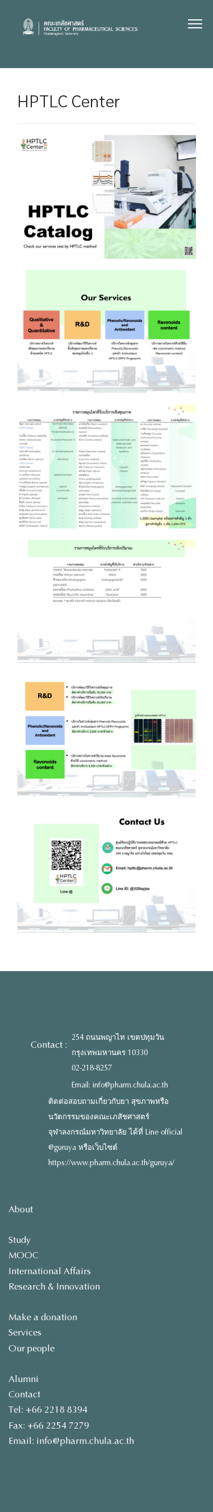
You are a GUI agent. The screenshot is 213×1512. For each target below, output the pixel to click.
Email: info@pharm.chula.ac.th (120, 1085)
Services (25, 1332)
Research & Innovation (54, 1286)
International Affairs (50, 1271)
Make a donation (43, 1317)
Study (20, 1239)
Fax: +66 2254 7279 (49, 1425)
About (21, 1209)
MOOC (24, 1255)
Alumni (24, 1379)
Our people (32, 1348)
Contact (24, 1394)
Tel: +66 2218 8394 (48, 1409)
